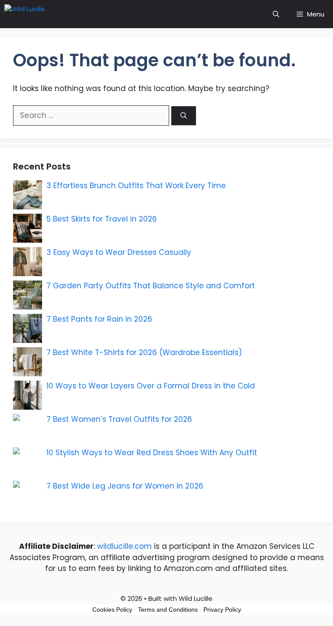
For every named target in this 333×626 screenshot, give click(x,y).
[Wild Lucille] (51, 14)
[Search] (183, 116)
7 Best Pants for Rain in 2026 (99, 319)
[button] (276, 14)
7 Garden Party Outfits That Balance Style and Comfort (150, 285)
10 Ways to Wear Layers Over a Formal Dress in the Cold (150, 386)
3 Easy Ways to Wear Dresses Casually (118, 252)
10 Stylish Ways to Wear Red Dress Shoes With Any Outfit (151, 452)
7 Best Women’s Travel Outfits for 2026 (119, 419)
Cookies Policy (112, 609)
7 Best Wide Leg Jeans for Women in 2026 (124, 486)
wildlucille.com (124, 546)
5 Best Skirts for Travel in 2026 (101, 219)
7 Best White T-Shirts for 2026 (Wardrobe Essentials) (144, 352)
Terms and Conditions (168, 609)
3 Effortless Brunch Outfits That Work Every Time (136, 185)
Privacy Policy (222, 609)
